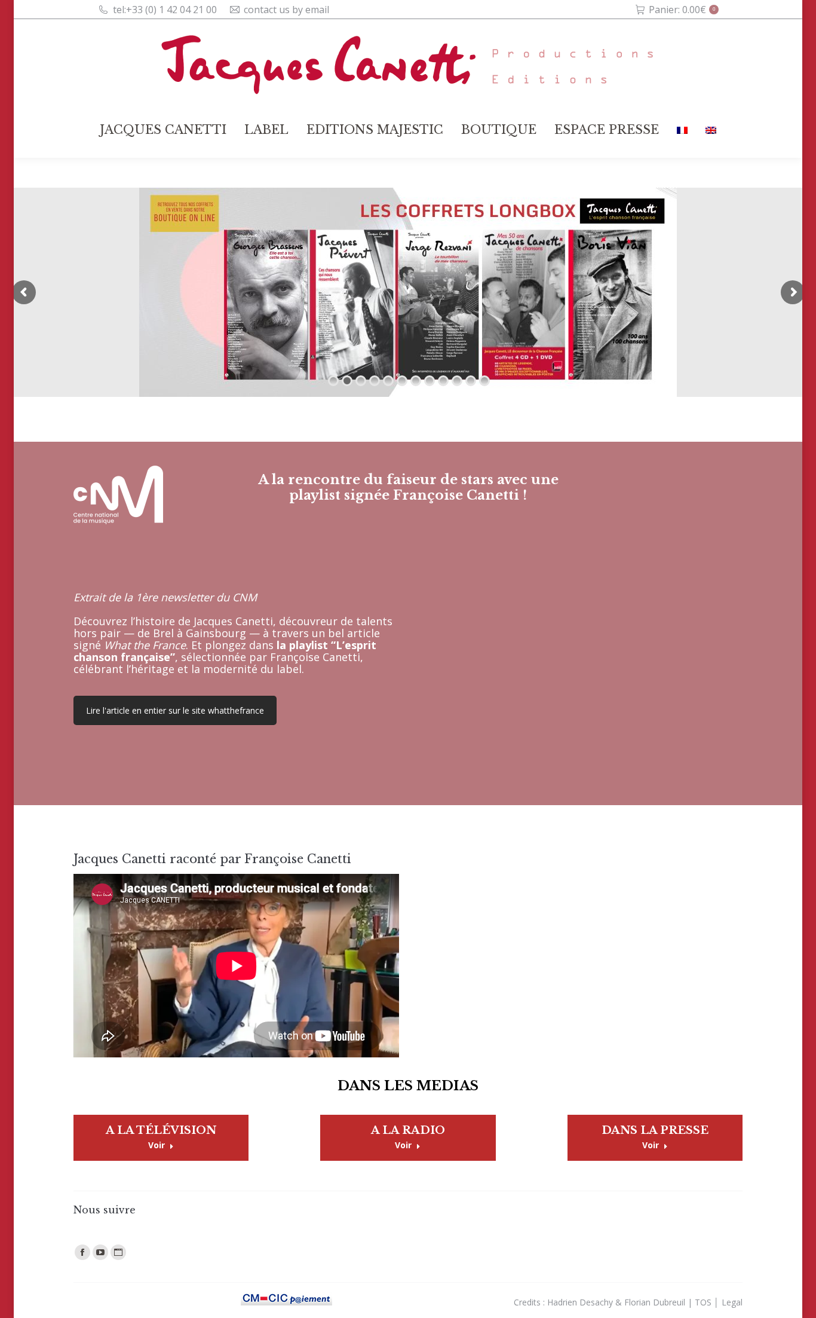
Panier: (682, 9)
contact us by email (286, 9)
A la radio (408, 1130)
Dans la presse (655, 1130)
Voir (156, 1145)
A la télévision (161, 1130)
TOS (703, 1302)
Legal (732, 1302)
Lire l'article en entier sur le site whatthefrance (175, 710)
